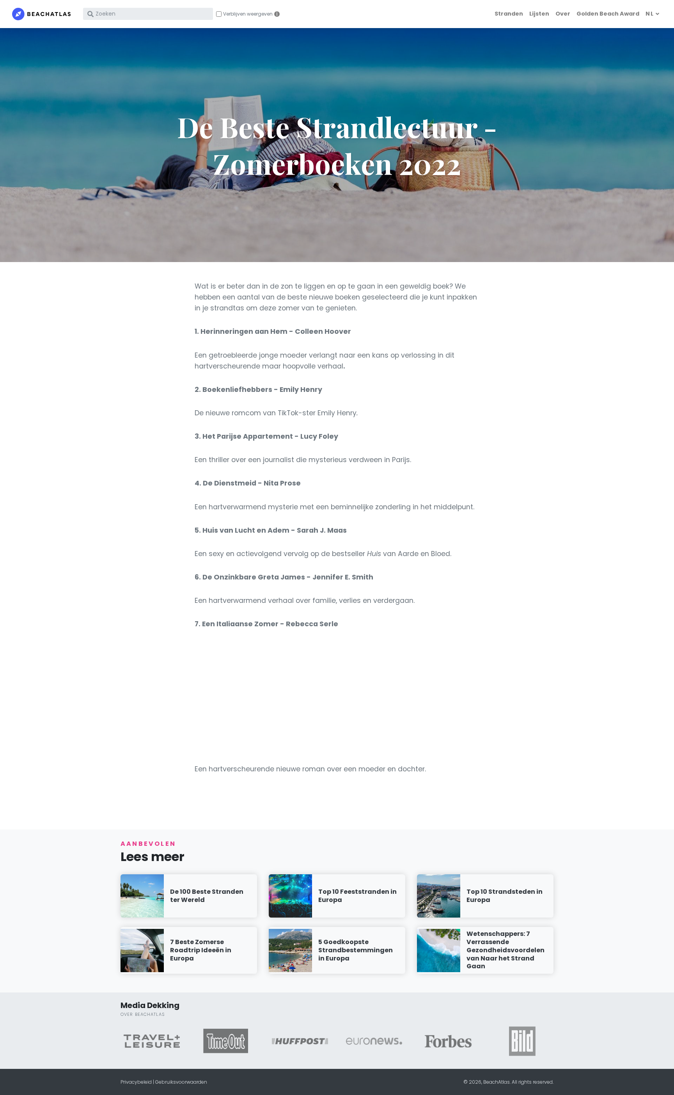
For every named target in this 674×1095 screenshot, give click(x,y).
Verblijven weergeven (248, 14)
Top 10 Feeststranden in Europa (357, 895)
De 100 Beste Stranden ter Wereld (206, 895)
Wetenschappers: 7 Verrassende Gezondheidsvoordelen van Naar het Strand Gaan (505, 950)
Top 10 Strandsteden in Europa (504, 895)
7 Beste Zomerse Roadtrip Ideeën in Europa (200, 950)
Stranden (509, 14)
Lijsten (539, 14)
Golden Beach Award (607, 14)
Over (562, 14)
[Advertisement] (337, 696)
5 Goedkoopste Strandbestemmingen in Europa (355, 950)
